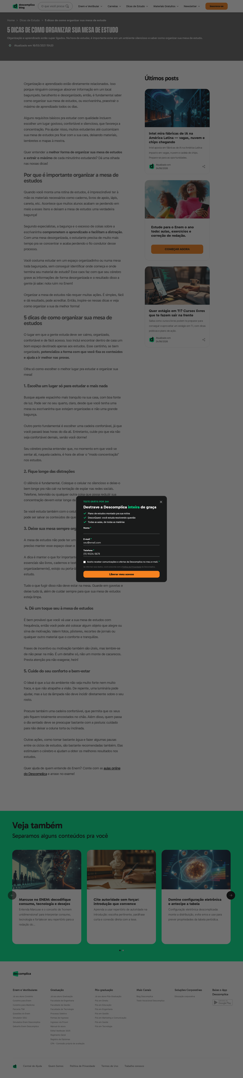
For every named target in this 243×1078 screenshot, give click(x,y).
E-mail (87, 539)
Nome (87, 528)
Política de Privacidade (131, 567)
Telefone (88, 550)
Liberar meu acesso (121, 574)
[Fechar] (161, 502)
